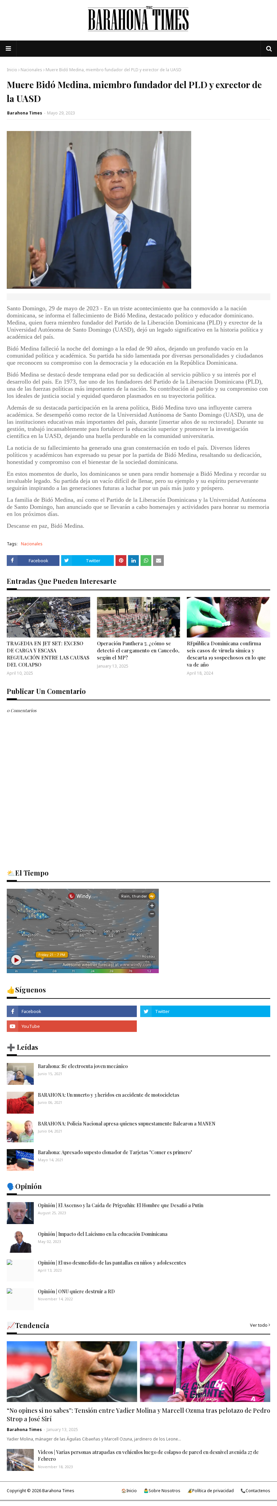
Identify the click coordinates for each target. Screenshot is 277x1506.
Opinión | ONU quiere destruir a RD (76, 1291)
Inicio (12, 70)
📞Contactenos (255, 1491)
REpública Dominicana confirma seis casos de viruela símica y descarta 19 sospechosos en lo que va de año (226, 654)
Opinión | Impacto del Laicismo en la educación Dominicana (103, 1234)
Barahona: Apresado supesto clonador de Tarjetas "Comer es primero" (115, 1152)
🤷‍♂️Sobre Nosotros (162, 1491)
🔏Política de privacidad (210, 1491)
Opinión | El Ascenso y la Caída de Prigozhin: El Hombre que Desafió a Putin (120, 1205)
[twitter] (205, 1011)
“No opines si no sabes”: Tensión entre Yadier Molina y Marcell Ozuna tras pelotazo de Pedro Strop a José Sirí (138, 1414)
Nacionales (31, 70)
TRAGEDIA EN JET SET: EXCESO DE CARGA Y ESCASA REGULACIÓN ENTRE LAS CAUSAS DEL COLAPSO (48, 654)
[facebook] (72, 1011)
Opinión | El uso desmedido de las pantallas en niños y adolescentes (112, 1263)
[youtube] (72, 1026)
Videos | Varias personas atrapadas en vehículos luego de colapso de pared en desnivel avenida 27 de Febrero (148, 1455)
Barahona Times (24, 113)
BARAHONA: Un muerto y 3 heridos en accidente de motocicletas (108, 1095)
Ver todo (259, 1325)
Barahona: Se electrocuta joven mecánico (83, 1066)
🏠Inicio (129, 1491)
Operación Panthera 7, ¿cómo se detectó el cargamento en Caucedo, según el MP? (138, 650)
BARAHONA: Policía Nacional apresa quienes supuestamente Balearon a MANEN (127, 1123)
